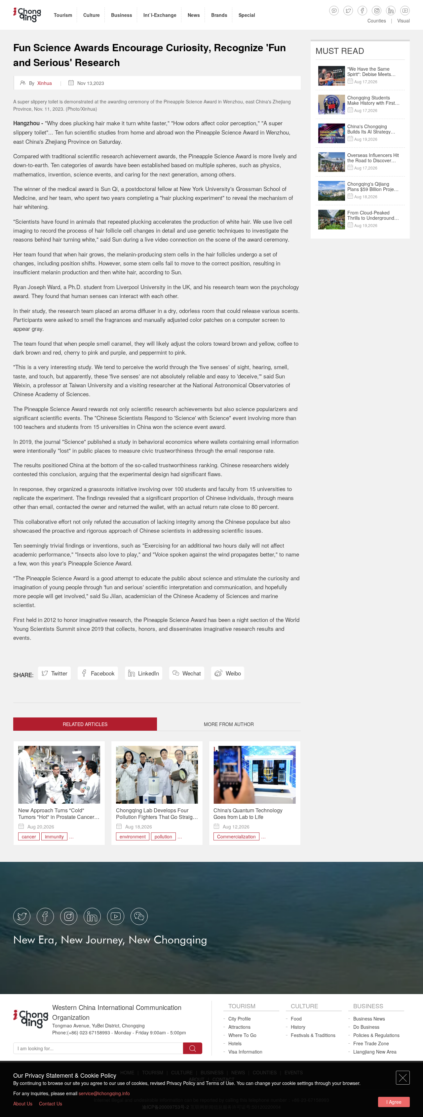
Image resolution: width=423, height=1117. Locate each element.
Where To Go (242, 1035)
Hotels (235, 1043)
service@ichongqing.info (104, 1093)
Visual (403, 20)
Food (296, 1018)
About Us (22, 1103)
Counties (376, 20)
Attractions (239, 1026)
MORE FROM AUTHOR (229, 724)
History (298, 1026)
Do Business (366, 1026)
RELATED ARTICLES (85, 724)
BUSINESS (368, 1005)
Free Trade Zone (371, 1043)
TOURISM (241, 1005)
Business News (369, 1018)
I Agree (394, 1101)
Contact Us (50, 1103)
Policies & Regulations (376, 1035)
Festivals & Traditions (313, 1035)
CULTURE (304, 1005)
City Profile (239, 1018)
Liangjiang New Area (375, 1051)
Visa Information (245, 1051)
